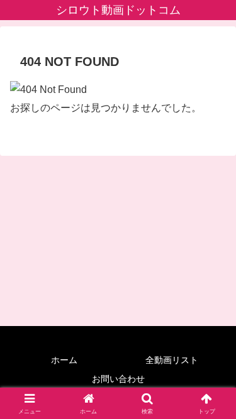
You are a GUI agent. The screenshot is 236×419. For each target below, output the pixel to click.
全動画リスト (171, 360)
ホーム (64, 360)
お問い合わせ (118, 379)
